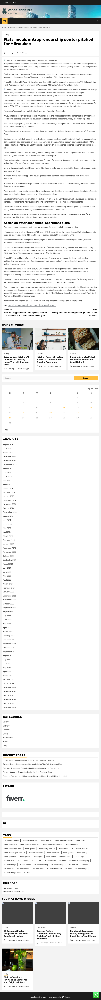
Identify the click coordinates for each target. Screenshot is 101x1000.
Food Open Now (72, 844)
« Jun (5, 430)
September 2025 (9, 464)
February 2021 (9, 679)
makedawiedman (10, 888)
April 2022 (7, 628)
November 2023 (9, 552)
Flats (30, 305)
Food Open (80, 840)
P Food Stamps (81, 869)
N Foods (62, 861)
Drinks (5, 734)
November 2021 (9, 644)
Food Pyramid (68, 853)
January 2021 (8, 683)
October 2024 (8, 508)
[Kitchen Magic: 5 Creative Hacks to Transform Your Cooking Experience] (50, 339)
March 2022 (8, 632)
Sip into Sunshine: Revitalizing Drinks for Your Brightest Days (27, 772)
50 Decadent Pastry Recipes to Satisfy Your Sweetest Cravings (28, 760)
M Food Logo (79, 857)
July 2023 (7, 568)
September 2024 (9, 512)
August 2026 (8, 444)
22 (77, 413)
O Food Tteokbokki (54, 869)
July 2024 (7, 520)
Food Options (30, 849)
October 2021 (8, 647)
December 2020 (9, 687)
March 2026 (8, 452)
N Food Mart (37, 861)
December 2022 (9, 596)
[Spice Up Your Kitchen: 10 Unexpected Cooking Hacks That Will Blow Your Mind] (17, 339)
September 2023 (9, 560)
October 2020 (8, 695)
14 (64, 408)
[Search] (97, 21)
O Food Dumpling (41, 865)
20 (50, 413)
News (5, 742)
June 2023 (7, 572)
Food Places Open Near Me (14, 853)
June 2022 (7, 620)
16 (91, 408)
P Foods (69, 869)
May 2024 (7, 528)
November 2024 (9, 504)
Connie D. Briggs (22, 53)
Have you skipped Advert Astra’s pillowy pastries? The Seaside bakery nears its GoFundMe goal (26, 313)
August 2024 (8, 516)
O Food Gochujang (58, 865)
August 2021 (8, 655)
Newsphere (54, 997)
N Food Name (50, 861)
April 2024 (7, 532)
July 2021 (7, 659)
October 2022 (8, 604)
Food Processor (53, 853)
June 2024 (7, 524)
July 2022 (7, 616)
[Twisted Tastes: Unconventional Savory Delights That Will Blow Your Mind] (50, 913)
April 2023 (7, 580)
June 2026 (7, 448)
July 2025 (7, 472)
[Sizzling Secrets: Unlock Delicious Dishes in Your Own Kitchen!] (83, 339)
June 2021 (7, 663)
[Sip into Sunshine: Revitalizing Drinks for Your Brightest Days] (17, 960)
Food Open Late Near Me (30, 844)
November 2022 (9, 600)
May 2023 (7, 576)
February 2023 (9, 588)
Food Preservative (36, 853)
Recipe (27, 873)
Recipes (6, 746)
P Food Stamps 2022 (12, 873)
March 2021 (8, 675)
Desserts (6, 730)
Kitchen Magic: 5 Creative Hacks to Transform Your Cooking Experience (50, 359)
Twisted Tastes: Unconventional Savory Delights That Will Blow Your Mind (32, 764)
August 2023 (8, 564)
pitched (52, 305)
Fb (81, 301)
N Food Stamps (10, 865)
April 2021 (7, 671)
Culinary (6, 35)
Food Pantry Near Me (47, 849)
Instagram (64, 301)
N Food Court (9, 861)
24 (10, 418)
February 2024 (9, 540)
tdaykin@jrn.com (38, 301)
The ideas (8, 269)
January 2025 (8, 496)
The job (82, 290)
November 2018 (9, 699)
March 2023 (8, 584)
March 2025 (8, 488)
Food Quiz (38, 857)
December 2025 (9, 456)
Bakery (5, 722)
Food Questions (10, 857)
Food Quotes (51, 857)
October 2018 (8, 703)
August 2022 (8, 612)
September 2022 (9, 608)
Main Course (8, 738)
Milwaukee (44, 305)
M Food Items (64, 857)
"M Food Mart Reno (11, 840)
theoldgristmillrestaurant (13, 891)
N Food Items (23, 861)
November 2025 (9, 460)
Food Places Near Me (80, 849)
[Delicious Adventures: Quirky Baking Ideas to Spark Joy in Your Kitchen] (83, 913)
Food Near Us (46, 840)
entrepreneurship (21, 305)
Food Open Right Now (12, 849)
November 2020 (9, 691)
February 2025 (9, 492)
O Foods (85, 865)
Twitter (73, 301)
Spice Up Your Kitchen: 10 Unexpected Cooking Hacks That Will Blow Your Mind (17, 361)
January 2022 (8, 640)
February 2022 (9, 636)
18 (23, 413)
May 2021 (7, 667)
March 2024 (8, 536)
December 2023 (9, 548)
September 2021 (9, 652)
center (10, 305)
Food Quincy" (25, 857)
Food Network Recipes (64, 840)
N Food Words (25, 865)
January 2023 (8, 592)
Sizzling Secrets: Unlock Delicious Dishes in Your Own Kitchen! (82, 359)
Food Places (63, 849)
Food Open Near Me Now (52, 844)
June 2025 (7, 476)
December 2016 (9, 707)
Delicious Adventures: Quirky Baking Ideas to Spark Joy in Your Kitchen (31, 768)
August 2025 (8, 468)
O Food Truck (38, 869)
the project (40, 240)
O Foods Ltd (9, 869)
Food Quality (82, 853)
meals (36, 305)
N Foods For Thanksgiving (79, 861)
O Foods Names (23, 869)
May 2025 (7, 480)
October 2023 (8, 556)
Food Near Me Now (30, 840)
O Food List (73, 865)
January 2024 (8, 544)
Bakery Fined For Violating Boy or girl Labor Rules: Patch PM (74, 313)
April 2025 (7, 484)
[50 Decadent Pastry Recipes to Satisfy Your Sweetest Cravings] (17, 913)
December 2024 (9, 500)
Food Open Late (10, 844)
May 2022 (7, 624)
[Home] (4, 21)
